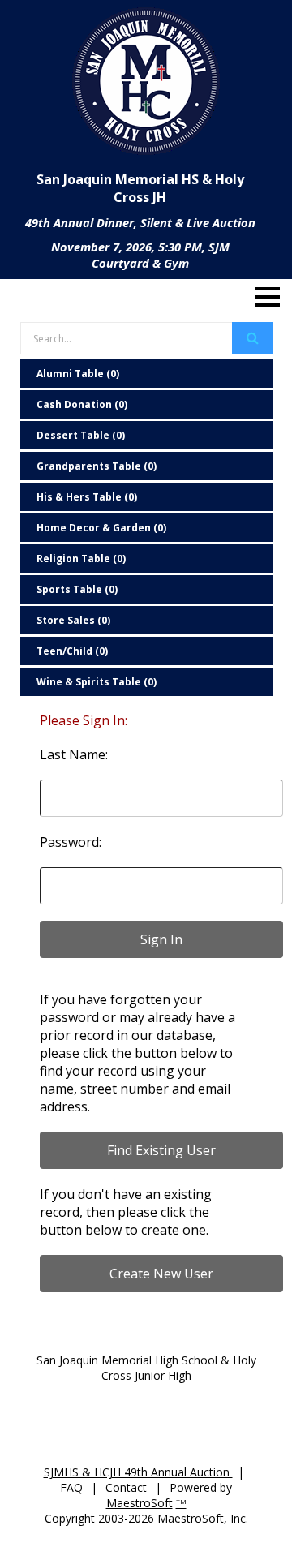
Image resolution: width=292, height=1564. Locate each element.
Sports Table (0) (77, 589)
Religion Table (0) (81, 558)
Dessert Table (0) (80, 435)
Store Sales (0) (73, 620)
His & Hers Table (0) (86, 497)
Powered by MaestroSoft (169, 1495)
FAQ (71, 1487)
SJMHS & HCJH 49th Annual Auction (138, 1472)
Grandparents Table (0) (96, 466)
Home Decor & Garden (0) (101, 528)
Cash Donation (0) (81, 404)
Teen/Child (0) (72, 651)
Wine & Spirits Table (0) (96, 682)
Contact (126, 1487)
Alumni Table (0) (77, 373)
